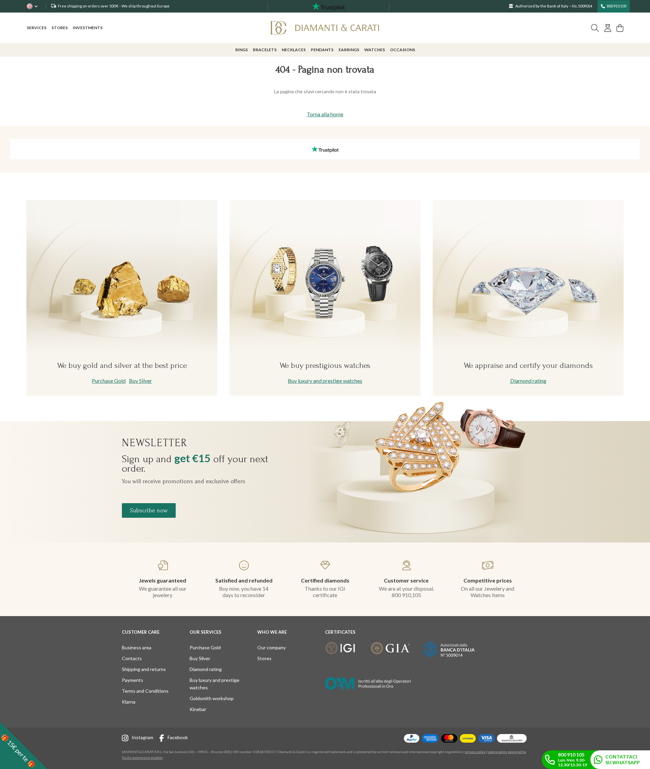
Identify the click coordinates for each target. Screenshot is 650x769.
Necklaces (294, 49)
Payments (132, 680)
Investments (88, 27)
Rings (241, 49)
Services (36, 27)
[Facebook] (163, 739)
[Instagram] (127, 739)
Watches (374, 49)
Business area (136, 647)
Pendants (322, 49)
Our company (271, 647)
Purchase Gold (109, 380)
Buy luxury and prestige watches (325, 380)
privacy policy (475, 752)
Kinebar (198, 709)
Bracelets (265, 49)
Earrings (349, 49)
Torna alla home (325, 114)
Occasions (402, 49)
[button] (23, 745)
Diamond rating (528, 380)
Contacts (132, 658)
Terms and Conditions (145, 691)
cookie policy (497, 752)
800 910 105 (616, 6)
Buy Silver (140, 380)
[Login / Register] (608, 28)
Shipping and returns (144, 669)
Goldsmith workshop (212, 698)
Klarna (128, 702)
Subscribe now (149, 510)
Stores (59, 27)
